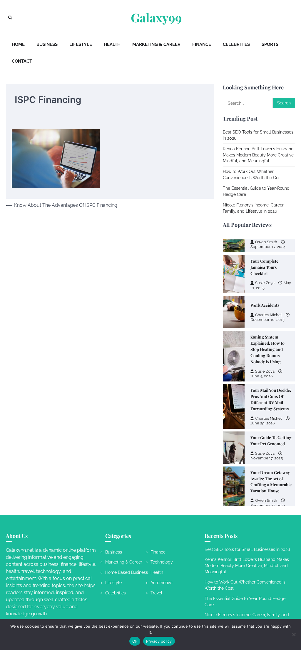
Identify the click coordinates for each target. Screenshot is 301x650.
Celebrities (236, 44)
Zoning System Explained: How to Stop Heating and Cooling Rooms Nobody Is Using (267, 349)
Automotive (161, 582)
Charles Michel (268, 315)
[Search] (10, 18)
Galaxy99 (156, 17)
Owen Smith (266, 242)
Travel (156, 593)
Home (18, 44)
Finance (201, 44)
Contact (22, 61)
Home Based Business (126, 572)
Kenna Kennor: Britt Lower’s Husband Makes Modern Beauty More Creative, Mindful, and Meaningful (259, 155)
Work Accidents (264, 305)
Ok (135, 641)
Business (47, 44)
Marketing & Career (156, 44)
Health (112, 44)
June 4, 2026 (261, 376)
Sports (270, 44)
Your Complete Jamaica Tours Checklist (264, 267)
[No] (294, 634)
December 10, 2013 (267, 319)
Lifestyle (80, 44)
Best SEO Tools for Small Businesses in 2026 (247, 549)
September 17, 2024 (267, 246)
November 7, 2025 (266, 458)
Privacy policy (159, 641)
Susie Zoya (265, 283)
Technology (161, 562)
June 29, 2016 (262, 423)
